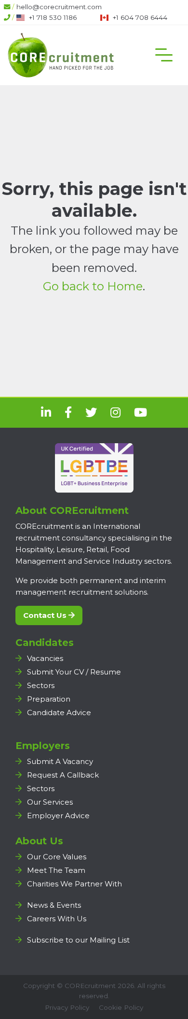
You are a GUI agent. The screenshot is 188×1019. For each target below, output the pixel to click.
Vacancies (45, 658)
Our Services (50, 802)
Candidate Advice (59, 712)
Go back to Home (93, 286)
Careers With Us (56, 918)
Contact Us (45, 615)
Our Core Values (56, 856)
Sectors (40, 685)
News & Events (54, 905)
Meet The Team (56, 870)
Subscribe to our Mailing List (78, 939)
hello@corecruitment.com (59, 7)
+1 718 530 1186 (53, 17)
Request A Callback (63, 774)
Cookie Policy (121, 1007)
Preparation (48, 699)
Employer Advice (58, 815)
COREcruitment (90, 985)
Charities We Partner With (74, 883)
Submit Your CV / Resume (74, 671)
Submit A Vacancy (60, 761)
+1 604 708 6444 (140, 17)
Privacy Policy (67, 1007)
